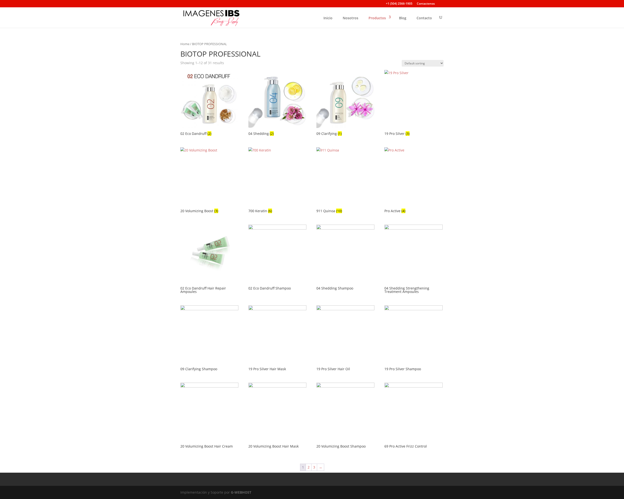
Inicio (327, 18)
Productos (377, 18)
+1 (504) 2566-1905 (399, 4)
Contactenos (426, 4)
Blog (402, 18)
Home (184, 44)
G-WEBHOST (241, 492)
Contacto (424, 18)
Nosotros (350, 18)
